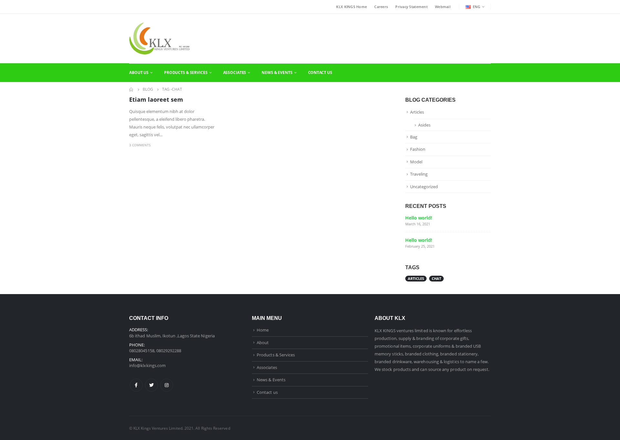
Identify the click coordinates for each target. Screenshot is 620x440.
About (263, 342)
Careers (381, 6)
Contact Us (320, 72)
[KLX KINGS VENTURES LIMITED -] (159, 39)
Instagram (166, 385)
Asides (424, 125)
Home (263, 330)
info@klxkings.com (147, 365)
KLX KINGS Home (351, 6)
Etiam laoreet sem (156, 99)
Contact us (267, 392)
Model (416, 162)
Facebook (136, 385)
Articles (417, 112)
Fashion (417, 149)
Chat (436, 278)
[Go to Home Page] (131, 89)
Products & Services (186, 72)
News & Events (277, 72)
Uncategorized (424, 186)
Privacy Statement (411, 6)
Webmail (442, 6)
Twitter (151, 385)
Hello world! (418, 218)
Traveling (419, 174)
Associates (234, 72)
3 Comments (139, 145)
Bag (413, 137)
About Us (139, 72)
